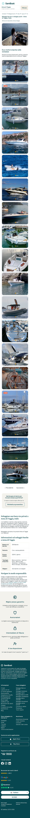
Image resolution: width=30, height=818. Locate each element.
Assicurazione (5, 693)
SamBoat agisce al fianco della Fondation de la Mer (13, 583)
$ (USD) (14, 797)
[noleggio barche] (8, 3)
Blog (2, 710)
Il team (3, 688)
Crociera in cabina (21, 706)
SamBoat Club (5, 701)
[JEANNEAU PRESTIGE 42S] (15, 190)
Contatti (18, 722)
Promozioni (19, 708)
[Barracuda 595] (15, 472)
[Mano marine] (15, 237)
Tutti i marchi (20, 710)
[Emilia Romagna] (15, 34)
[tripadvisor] (6, 785)
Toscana (3, 724)
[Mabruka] (15, 449)
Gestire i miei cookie (22, 724)
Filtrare (24, 8)
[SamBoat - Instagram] (6, 763)
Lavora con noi (5, 690)
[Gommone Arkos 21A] (15, 284)
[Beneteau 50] (15, 354)
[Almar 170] (15, 260)
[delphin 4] (15, 425)
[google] (4, 777)
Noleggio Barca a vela (22, 694)
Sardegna (3, 720)
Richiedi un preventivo (15, 504)
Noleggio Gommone (21, 691)
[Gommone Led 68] (15, 307)
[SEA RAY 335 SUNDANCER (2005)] (15, 142)
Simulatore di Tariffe (7, 695)
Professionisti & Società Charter (5, 697)
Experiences (4, 709)
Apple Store (16, 739)
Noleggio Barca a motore (21, 688)
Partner (18, 804)
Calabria (3, 726)
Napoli (2, 727)
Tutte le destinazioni (7, 729)
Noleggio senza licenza (20, 703)
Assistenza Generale (22, 719)
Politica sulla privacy (21, 802)
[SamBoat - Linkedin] (9, 763)
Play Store (16, 744)
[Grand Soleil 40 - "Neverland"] (15, 331)
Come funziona (20, 721)
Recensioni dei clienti (7, 703)
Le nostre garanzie (6, 691)
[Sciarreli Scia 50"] (15, 378)
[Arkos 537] (15, 118)
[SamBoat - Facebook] (2, 763)
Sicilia (2, 722)
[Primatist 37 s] (15, 213)
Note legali (4, 802)
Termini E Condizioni (6, 804)
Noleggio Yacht (20, 693)
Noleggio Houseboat (22, 701)
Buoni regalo (4, 700)
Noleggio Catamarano (22, 696)
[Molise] (15, 71)
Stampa (3, 705)
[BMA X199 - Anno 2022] (15, 166)
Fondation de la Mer (6, 707)
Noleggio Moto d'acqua (20, 699)
